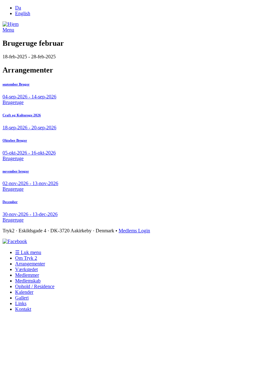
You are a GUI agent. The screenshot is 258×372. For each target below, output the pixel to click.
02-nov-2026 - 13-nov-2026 (30, 183)
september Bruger (16, 84)
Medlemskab (28, 280)
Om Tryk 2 (26, 258)
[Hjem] (11, 24)
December (10, 202)
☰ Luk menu (28, 252)
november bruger (16, 171)
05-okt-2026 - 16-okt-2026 (29, 152)
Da (18, 7)
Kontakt (23, 309)
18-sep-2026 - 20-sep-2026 (29, 127)
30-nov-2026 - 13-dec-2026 (30, 214)
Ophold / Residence (34, 286)
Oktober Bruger (15, 140)
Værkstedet (26, 269)
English (22, 13)
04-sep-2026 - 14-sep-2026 (29, 96)
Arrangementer (30, 263)
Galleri (22, 297)
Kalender (24, 292)
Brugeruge (13, 102)
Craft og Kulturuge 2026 (22, 115)
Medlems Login (134, 230)
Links (20, 303)
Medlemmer (27, 275)
